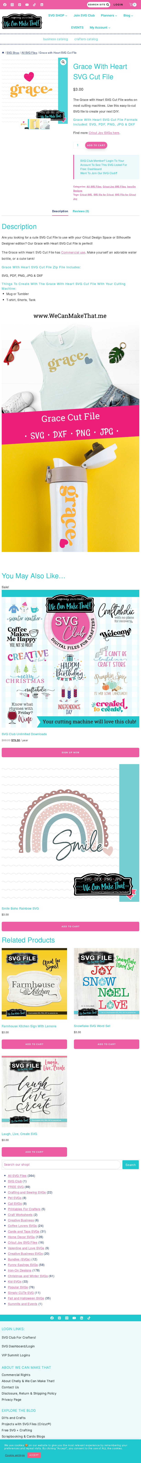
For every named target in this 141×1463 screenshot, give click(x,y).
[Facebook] (5, 5)
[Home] (3, 52)
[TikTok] (34, 5)
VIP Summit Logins (16, 1355)
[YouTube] (27, 5)
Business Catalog (55, 39)
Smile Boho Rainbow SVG (20, 908)
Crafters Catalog (86, 39)
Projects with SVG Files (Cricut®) (26, 1424)
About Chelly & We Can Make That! (28, 1381)
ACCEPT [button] (34, 1455)
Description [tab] (60, 211)
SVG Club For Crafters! (19, 1337)
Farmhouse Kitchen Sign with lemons (29, 1026)
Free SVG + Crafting (17, 1430)
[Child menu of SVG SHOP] (57, 15)
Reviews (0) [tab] (81, 211)
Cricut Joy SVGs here (104, 132)
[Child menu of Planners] (109, 15)
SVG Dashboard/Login (18, 1346)
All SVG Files (94, 186)
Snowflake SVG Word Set (92, 1025)
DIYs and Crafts (13, 1418)
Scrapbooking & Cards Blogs (23, 1436)
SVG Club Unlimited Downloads (24, 734)
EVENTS (77, 27)
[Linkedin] (42, 5)
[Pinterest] (20, 5)
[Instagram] (12, 5)
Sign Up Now (70, 752)
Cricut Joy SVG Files (114, 186)
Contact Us (10, 1387)
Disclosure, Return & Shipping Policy (29, 1393)
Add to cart (96, 145)
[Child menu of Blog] (128, 15)
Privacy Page (11, 1399)
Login (118, 4)
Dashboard (95, 169)
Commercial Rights (16, 1375)
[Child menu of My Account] (100, 28)
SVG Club (109, 173)
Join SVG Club (84, 15)
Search (131, 1164)
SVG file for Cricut (104, 194)
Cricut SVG (86, 194)
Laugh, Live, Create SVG (19, 1133)
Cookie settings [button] (15, 1455)
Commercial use (73, 252)
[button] (63, 62)
